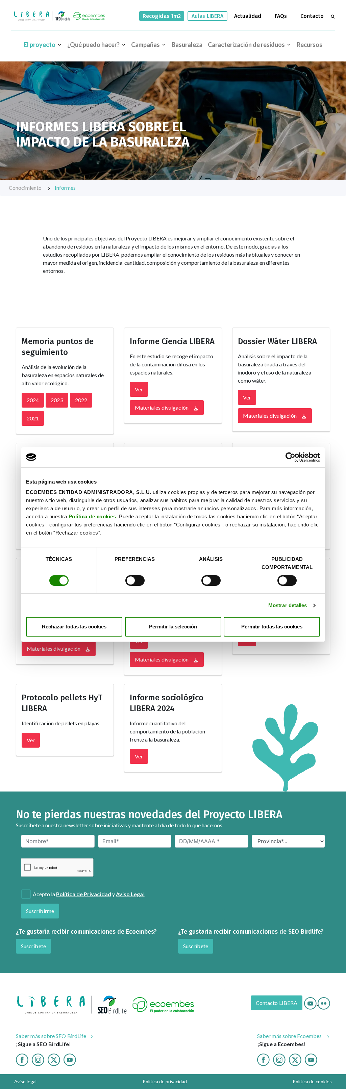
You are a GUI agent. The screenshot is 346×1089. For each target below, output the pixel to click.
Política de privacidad (165, 1081)
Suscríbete (33, 946)
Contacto (312, 16)
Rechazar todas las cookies (74, 626)
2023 (57, 400)
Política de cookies (92, 516)
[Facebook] (22, 1059)
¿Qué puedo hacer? (93, 44)
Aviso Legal (130, 894)
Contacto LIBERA (276, 1003)
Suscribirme (40, 911)
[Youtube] (311, 1003)
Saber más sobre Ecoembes (290, 1036)
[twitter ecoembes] (295, 1059)
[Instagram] (38, 1059)
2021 (33, 418)
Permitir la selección (173, 626)
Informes (65, 187)
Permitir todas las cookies (271, 626)
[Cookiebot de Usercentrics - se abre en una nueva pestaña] (290, 457)
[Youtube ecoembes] (311, 1059)
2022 (81, 400)
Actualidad (247, 16)
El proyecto (39, 44)
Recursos (309, 44)
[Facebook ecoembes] (263, 1059)
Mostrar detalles (287, 605)
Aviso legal (25, 1081)
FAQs (281, 16)
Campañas (145, 44)
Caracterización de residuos (246, 44)
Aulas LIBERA (207, 16)
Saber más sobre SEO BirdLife (51, 1036)
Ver (139, 389)
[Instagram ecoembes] (279, 1059)
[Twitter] (54, 1059)
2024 (33, 400)
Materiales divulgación (162, 407)
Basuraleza (187, 44)
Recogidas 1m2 (162, 16)
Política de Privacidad (83, 894)
